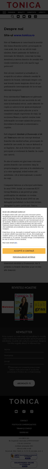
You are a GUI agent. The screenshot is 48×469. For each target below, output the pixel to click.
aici (15, 243)
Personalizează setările (24, 257)
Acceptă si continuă (24, 251)
